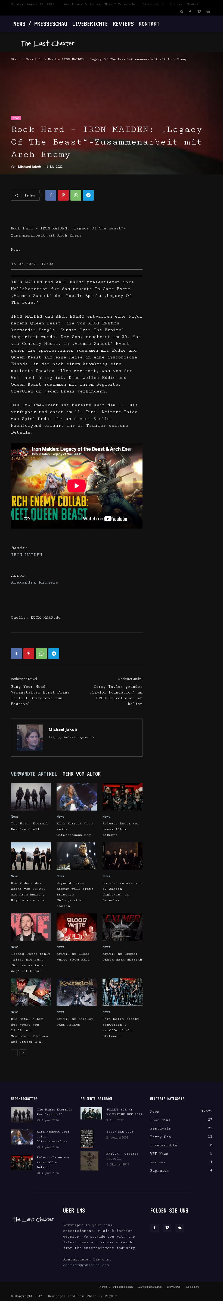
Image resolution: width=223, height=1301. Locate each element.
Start (15, 59)
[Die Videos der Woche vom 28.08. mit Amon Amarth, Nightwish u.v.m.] (31, 856)
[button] (182, 12)
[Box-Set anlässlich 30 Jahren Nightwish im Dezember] (123, 856)
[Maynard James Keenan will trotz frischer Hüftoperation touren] (77, 856)
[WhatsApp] (75, 195)
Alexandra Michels (34, 582)
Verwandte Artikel (34, 773)
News (29, 59)
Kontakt (193, 4)
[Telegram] (88, 195)
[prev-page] (14, 1052)
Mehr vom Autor (82, 773)
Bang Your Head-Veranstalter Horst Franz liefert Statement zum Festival (40, 695)
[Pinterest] (63, 195)
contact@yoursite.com (86, 1265)
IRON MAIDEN (26, 554)
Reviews (175, 4)
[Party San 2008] (91, 1138)
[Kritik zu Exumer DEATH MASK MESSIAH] (123, 927)
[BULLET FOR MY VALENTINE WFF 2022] (91, 1113)
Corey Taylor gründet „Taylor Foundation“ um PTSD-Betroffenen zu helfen (116, 695)
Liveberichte (153, 4)
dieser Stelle (92, 418)
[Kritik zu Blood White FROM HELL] (77, 927)
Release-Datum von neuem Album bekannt (121, 829)
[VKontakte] (208, 12)
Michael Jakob (29, 166)
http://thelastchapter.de (71, 737)
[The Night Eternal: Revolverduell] (31, 797)
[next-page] (23, 1052)
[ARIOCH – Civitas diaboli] (91, 1160)
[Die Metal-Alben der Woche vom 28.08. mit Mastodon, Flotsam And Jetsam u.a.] (31, 992)
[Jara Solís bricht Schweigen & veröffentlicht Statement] (123, 992)
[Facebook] (190, 12)
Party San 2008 (119, 1131)
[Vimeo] (199, 12)
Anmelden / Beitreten (82, 4)
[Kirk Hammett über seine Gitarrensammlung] (77, 797)
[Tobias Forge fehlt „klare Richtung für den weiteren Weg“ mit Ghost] (31, 927)
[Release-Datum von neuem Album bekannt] (123, 797)
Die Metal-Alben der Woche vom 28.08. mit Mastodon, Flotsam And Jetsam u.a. (29, 1030)
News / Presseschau (121, 4)
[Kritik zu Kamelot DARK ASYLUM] (77, 992)
